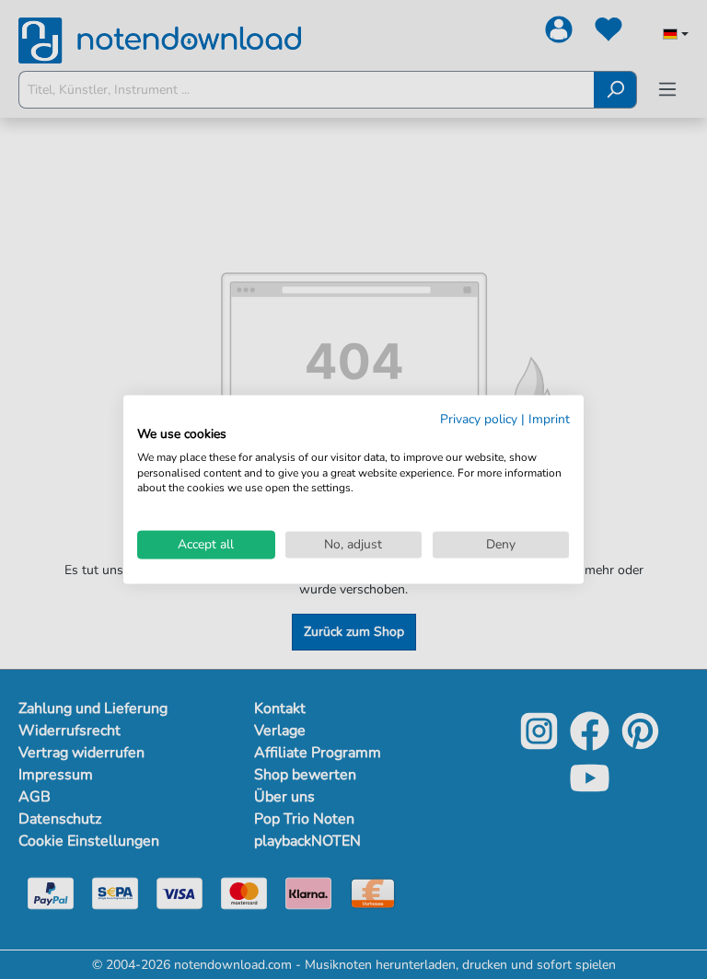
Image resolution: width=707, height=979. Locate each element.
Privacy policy (478, 419)
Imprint (549, 419)
